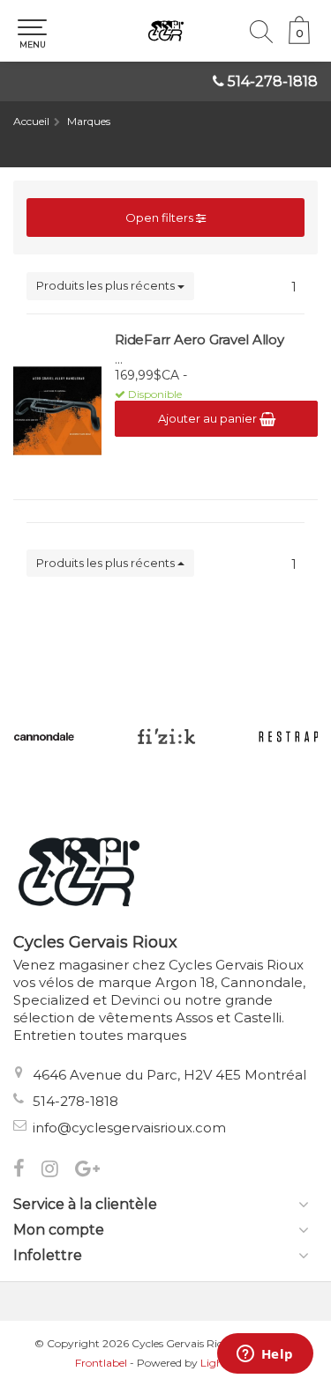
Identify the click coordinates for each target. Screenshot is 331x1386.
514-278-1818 (273, 81)
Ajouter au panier (209, 418)
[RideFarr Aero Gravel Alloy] (57, 411)
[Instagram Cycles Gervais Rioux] (58, 1170)
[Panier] (299, 40)
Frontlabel (101, 1362)
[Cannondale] (44, 736)
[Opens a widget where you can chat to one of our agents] (264, 1355)
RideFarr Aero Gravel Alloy (199, 340)
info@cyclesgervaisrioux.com (129, 1127)
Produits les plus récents (106, 285)
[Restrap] (289, 736)
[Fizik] (166, 736)
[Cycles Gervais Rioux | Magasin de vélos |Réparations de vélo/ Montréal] (165, 30)
